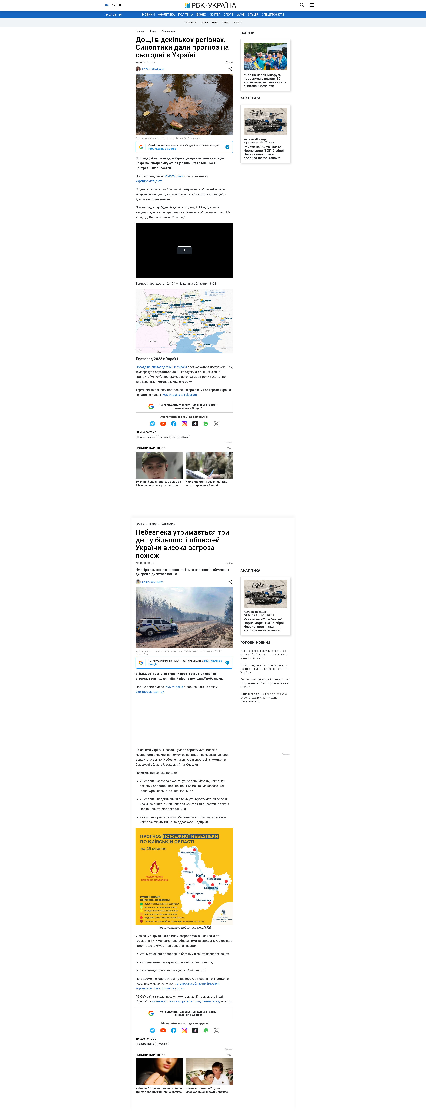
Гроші (215, 22)
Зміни (225, 22)
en (113, 5)
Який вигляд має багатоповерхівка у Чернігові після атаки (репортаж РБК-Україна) (264, 668)
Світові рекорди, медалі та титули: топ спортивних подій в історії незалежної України (264, 683)
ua (107, 5)
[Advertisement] (184, 721)
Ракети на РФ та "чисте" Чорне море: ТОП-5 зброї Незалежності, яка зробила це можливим (264, 152)
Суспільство (191, 22)
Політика (185, 14)
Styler (253, 14)
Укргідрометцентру (150, 692)
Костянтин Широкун (255, 139)
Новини (148, 14)
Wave (241, 14)
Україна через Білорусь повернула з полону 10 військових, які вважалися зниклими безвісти (265, 80)
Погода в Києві (180, 437)
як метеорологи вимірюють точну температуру (186, 1001)
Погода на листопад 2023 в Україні (161, 367)
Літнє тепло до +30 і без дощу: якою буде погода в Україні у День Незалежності (263, 697)
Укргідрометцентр (149, 181)
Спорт (228, 14)
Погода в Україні (146, 437)
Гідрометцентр (145, 1043)
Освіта (205, 22)
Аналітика (166, 14)
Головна (140, 31)
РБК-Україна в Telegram (179, 395)
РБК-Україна (174, 176)
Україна (162, 1043)
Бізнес (201, 14)
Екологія (237, 22)
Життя (215, 14)
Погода (164, 437)
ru (120, 5)
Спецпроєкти (273, 14)
